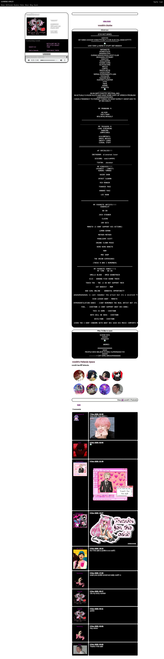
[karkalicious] (117, 369)
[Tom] (117, 383)
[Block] (52, 50)
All (9, 5)
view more (107, 21)
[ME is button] (105, 383)
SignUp (156, 2)
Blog (31, 5)
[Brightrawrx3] (92, 369)
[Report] (52, 47)
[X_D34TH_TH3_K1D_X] (79, 369)
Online (22, 5)
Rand (16, 5)
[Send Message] (34, 47)
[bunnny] (105, 369)
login (79, 405)
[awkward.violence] (79, 383)
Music (27, 5)
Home (3, 5)
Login (161, 2)
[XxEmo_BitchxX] (92, 383)
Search (36, 5)
